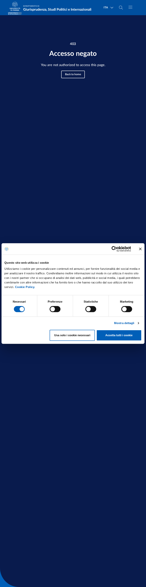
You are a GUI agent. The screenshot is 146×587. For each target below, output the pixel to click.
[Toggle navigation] (130, 7)
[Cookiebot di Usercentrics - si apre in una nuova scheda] (114, 249)
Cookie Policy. (25, 287)
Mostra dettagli (124, 323)
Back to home (73, 74)
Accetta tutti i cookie (119, 335)
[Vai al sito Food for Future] (14, 13)
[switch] (55, 309)
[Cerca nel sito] (121, 7)
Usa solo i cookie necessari (72, 335)
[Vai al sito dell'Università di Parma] (16, 8)
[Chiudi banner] (140, 249)
